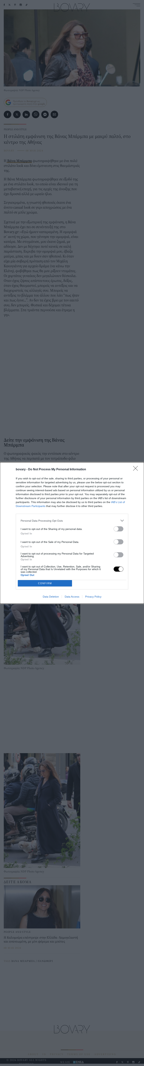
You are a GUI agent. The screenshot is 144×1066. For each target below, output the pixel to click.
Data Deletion (51, 596)
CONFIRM (45, 583)
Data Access (72, 596)
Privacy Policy (93, 596)
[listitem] (72, 521)
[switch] (118, 528)
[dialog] (72, 533)
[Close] (136, 469)
